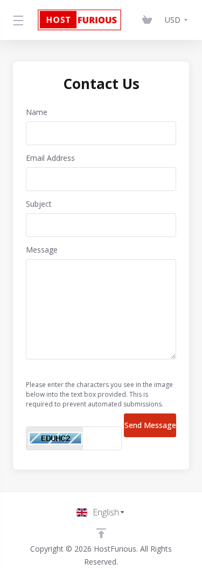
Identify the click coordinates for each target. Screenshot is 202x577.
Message (42, 250)
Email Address (50, 158)
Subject (39, 204)
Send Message (150, 425)
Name (36, 112)
